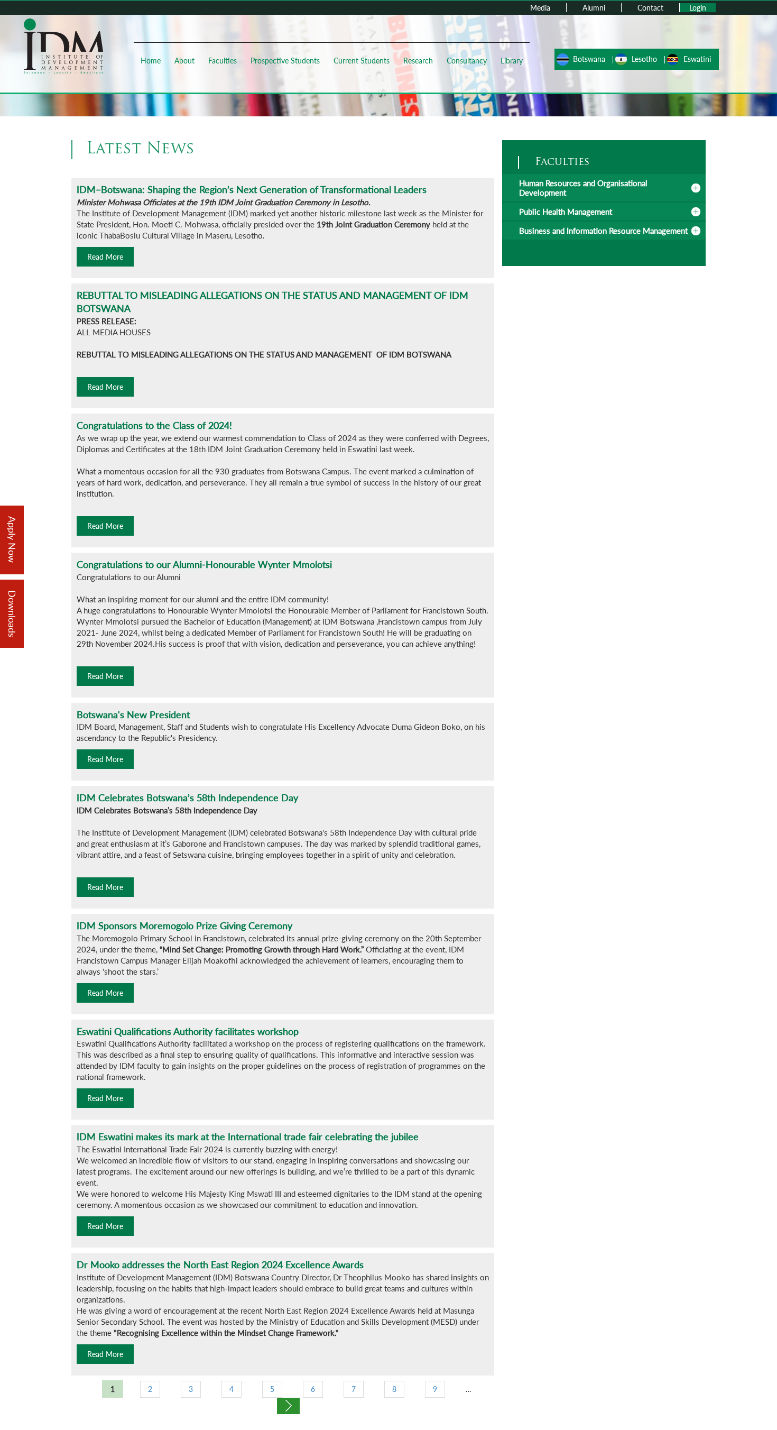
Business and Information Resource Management (603, 230)
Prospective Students (285, 60)
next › (288, 1406)
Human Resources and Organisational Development (583, 187)
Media (540, 7)
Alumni (593, 7)
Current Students (362, 60)
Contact (650, 7)
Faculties (222, 60)
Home (151, 60)
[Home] (63, 45)
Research (418, 60)
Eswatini (697, 58)
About (184, 60)
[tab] (604, 187)
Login (697, 7)
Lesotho (644, 58)
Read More (105, 256)
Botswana (589, 58)
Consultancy (467, 60)
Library (512, 60)
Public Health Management (565, 211)
